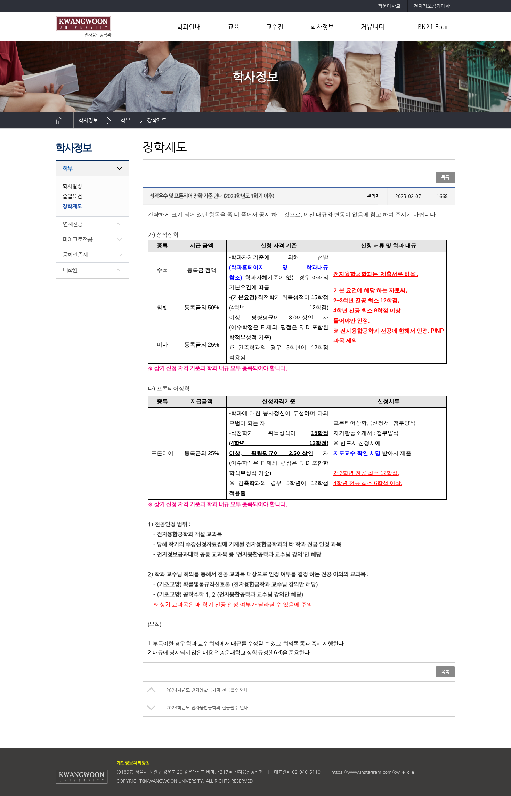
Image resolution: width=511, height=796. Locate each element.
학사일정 (72, 186)
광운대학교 (389, 6)
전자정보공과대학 (432, 6)
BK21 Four (433, 26)
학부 (125, 120)
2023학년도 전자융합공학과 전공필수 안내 (207, 707)
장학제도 (157, 120)
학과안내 (189, 26)
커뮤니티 (372, 26)
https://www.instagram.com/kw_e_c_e (372, 771)
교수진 (275, 26)
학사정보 (322, 26)
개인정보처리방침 (133, 762)
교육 (234, 26)
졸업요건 (72, 196)
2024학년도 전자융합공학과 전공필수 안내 (207, 690)
